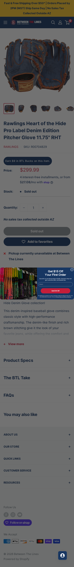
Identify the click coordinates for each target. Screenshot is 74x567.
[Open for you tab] (62, 555)
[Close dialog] (72, 269)
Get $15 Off (55, 291)
